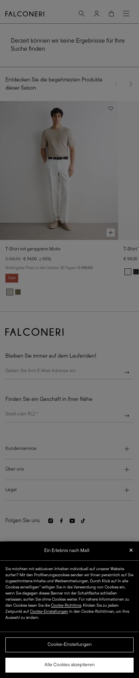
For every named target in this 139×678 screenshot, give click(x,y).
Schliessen (131, 552)
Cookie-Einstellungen (70, 644)
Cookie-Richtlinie (66, 606)
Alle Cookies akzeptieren (70, 665)
